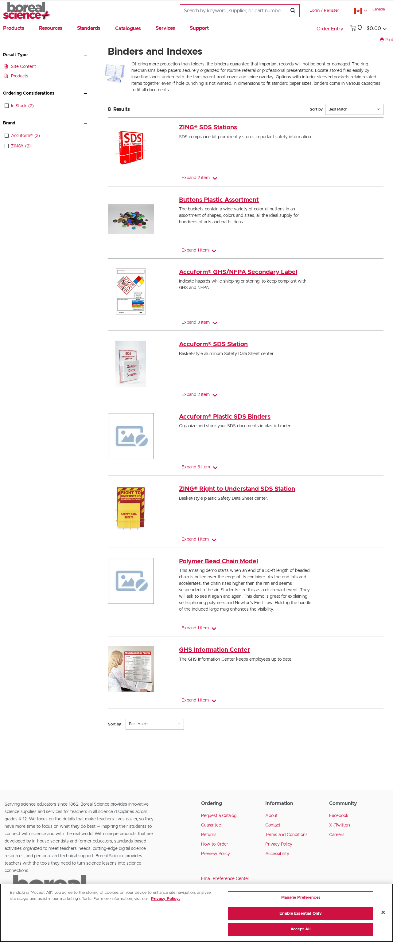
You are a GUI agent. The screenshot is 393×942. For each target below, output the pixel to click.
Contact (272, 825)
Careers (336, 835)
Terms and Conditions (286, 835)
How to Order (214, 844)
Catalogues (128, 28)
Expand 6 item (195, 467)
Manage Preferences (300, 898)
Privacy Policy (278, 844)
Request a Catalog (218, 816)
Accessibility (277, 854)
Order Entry (330, 28)
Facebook (338, 816)
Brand (9, 123)
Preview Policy (215, 854)
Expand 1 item (195, 250)
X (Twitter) (339, 825)
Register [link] (331, 11)
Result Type (15, 55)
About (271, 816)
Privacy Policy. (165, 899)
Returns (208, 835)
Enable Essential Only (300, 914)
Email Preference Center (225, 879)
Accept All (300, 929)
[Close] (383, 912)
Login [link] (314, 11)
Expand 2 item (195, 178)
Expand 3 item (195, 322)
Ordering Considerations (28, 93)
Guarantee (211, 825)
